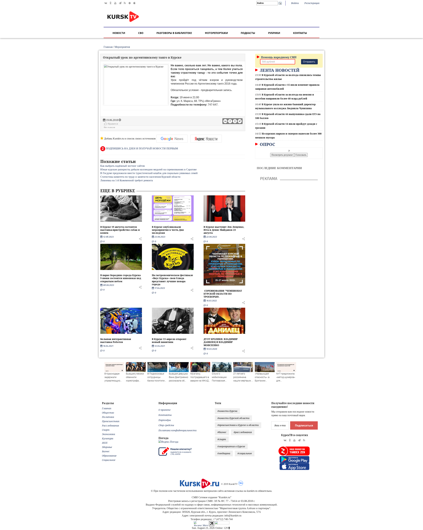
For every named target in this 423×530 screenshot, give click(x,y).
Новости (119, 33)
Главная (108, 46)
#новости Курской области (233, 418)
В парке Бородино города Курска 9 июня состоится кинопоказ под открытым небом (120, 278)
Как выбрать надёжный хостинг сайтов (122, 165)
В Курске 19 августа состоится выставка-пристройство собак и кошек (120, 229)
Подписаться (304, 425)
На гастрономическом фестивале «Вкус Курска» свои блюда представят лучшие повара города (172, 280)
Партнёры (164, 420)
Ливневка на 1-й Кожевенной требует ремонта (126, 180)
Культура (107, 438)
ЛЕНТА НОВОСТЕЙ (279, 70)
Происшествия (110, 421)
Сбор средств (166, 425)
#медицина (223, 453)
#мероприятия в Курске (231, 446)
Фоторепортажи (216, 33)
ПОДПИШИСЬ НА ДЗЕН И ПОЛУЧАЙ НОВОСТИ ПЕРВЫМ (141, 148)
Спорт (106, 429)
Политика (108, 417)
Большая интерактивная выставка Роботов (115, 340)
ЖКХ (104, 442)
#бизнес (221, 432)
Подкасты (248, 33)
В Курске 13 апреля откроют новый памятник (169, 340)
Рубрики (274, 33)
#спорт (221, 439)
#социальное (244, 453)
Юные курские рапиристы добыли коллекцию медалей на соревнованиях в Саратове (148, 169)
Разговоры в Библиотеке (174, 33)
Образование (109, 455)
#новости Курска (227, 411)
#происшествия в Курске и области (238, 425)
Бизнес (106, 451)
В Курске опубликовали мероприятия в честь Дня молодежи (168, 229)
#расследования (243, 432)
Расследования (110, 425)
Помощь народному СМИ (278, 57)
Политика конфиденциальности (177, 430)
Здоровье (107, 447)
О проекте (164, 409)
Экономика (108, 434)
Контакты (300, 33)
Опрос (267, 144)
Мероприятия (122, 46)
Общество (108, 412)
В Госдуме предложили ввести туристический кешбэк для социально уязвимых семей (149, 173)
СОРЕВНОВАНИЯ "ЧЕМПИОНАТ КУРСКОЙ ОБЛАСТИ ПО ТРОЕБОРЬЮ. (223, 293)
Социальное (108, 460)
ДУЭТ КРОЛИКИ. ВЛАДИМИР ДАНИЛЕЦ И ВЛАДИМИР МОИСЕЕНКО (221, 342)
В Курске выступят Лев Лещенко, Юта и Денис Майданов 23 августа (224, 229)
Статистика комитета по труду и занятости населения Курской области (140, 176)
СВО (140, 33)
